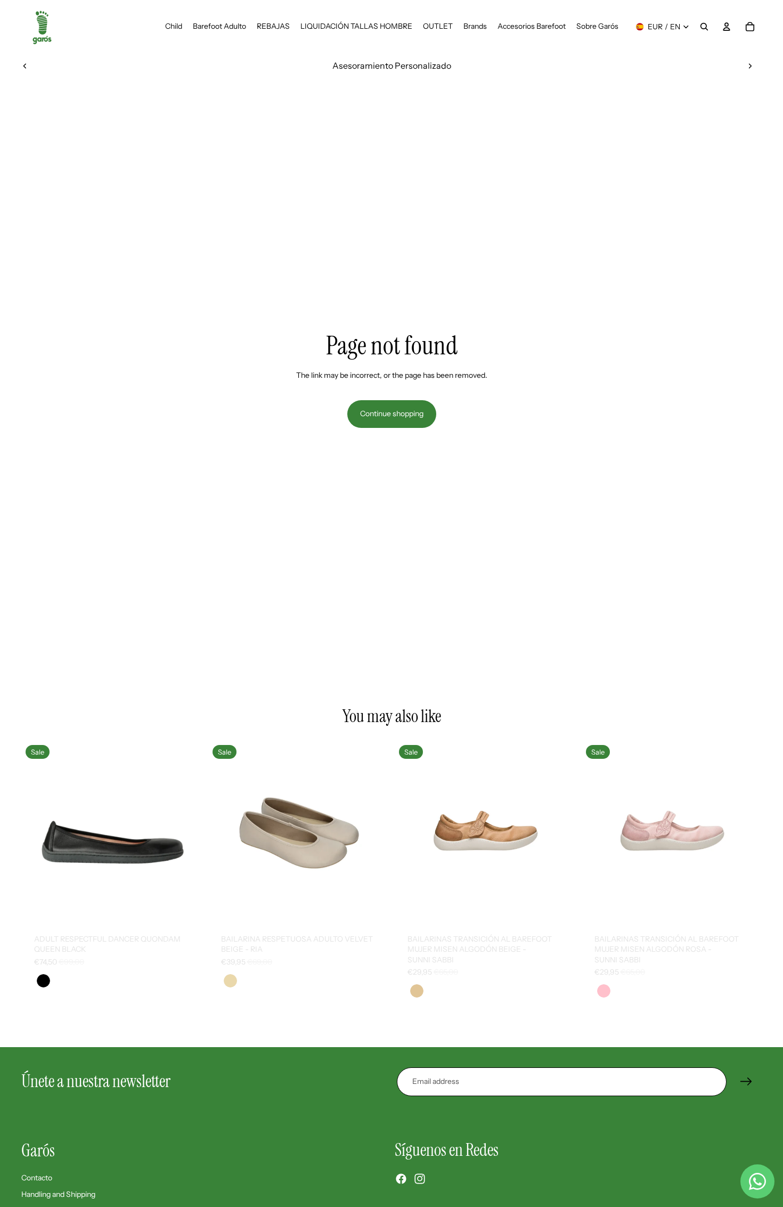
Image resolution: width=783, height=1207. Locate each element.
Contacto (36, 1177)
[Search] (704, 26)
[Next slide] (750, 65)
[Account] (726, 26)
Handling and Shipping (58, 1194)
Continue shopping (391, 413)
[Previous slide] (25, 65)
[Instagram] (419, 1178)
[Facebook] (401, 1178)
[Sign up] (746, 1081)
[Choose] (185, 904)
